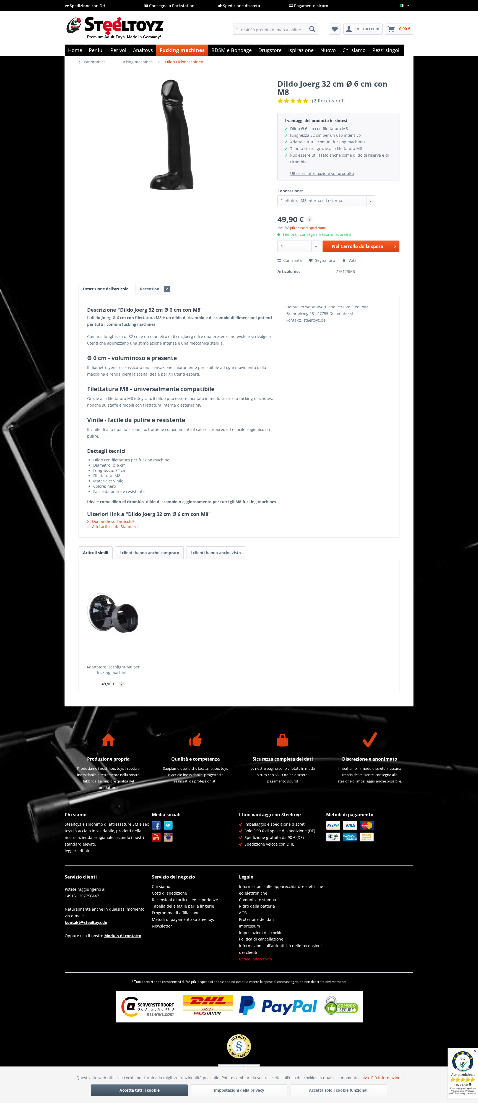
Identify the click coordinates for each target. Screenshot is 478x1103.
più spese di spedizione (308, 227)
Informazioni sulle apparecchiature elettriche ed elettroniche (281, 890)
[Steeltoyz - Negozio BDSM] (124, 30)
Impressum (249, 926)
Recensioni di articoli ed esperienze (185, 899)
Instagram (168, 837)
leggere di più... (79, 850)
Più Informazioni (386, 1077)
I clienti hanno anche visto (216, 552)
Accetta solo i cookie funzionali (338, 1090)
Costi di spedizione (169, 893)
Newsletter (162, 926)
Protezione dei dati (256, 919)
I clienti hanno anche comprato (149, 552)
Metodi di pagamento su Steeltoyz (183, 919)
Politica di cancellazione (261, 939)
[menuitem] (275, 29)
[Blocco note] (335, 29)
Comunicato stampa (257, 899)
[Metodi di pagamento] (368, 831)
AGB (243, 912)
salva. (365, 1077)
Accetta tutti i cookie (139, 1090)
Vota (352, 260)
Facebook (156, 825)
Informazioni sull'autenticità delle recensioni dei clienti (280, 949)
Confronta (292, 260)
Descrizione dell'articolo (106, 288)
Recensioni (154, 288)
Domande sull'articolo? (112, 521)
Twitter (168, 825)
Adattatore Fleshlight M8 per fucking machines (113, 669)
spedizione (222, 981)
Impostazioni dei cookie (260, 932)
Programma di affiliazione (175, 912)
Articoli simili (95, 552)
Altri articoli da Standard (114, 526)
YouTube (156, 837)
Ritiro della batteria (257, 906)
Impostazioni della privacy (239, 1090)
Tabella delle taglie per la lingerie (183, 906)
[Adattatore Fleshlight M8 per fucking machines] (113, 613)
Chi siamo (161, 886)
